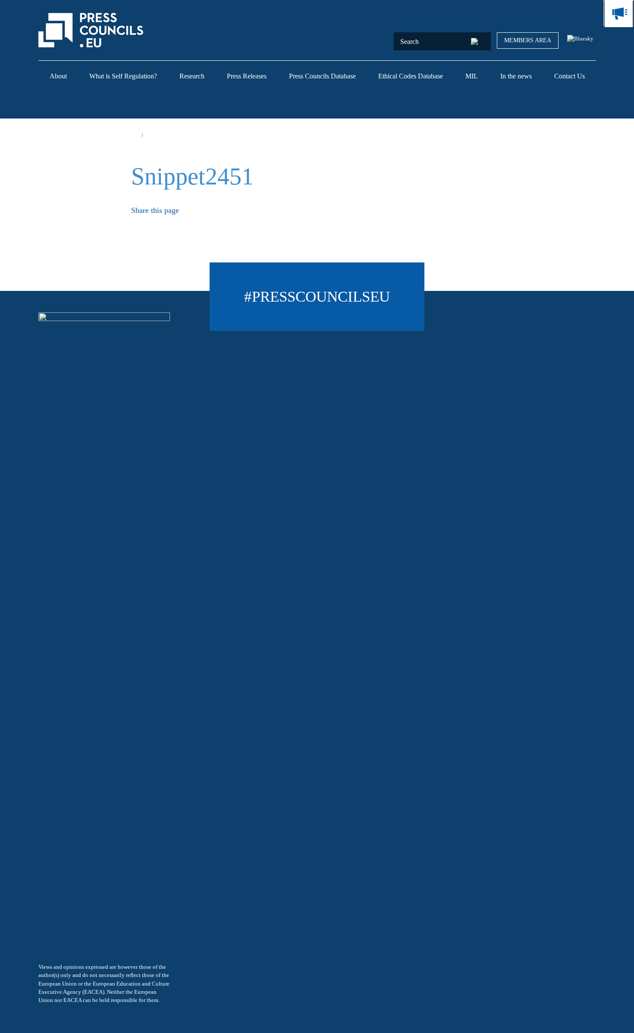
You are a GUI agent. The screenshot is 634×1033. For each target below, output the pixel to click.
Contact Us (569, 76)
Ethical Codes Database (410, 76)
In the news (516, 76)
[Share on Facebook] (151, 224)
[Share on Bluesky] (134, 224)
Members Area (527, 40)
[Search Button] (474, 41)
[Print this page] (185, 224)
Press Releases (247, 76)
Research (191, 76)
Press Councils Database (322, 76)
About (58, 76)
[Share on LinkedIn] (168, 224)
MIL (471, 76)
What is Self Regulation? (123, 76)
